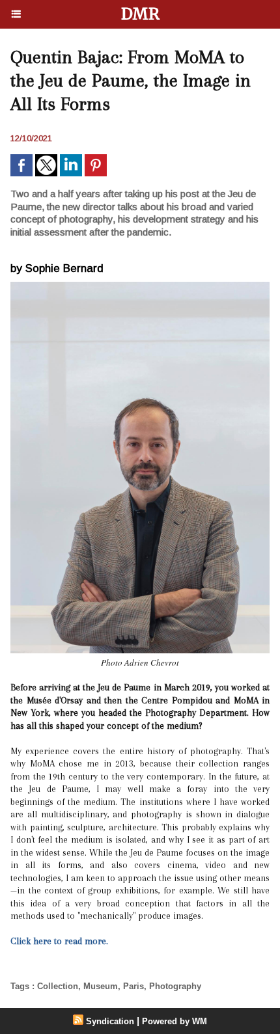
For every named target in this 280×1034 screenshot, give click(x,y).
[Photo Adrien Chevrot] (140, 287)
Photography (175, 986)
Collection (57, 986)
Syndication (110, 1021)
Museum (100, 986)
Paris (133, 986)
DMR (140, 14)
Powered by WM (174, 1021)
